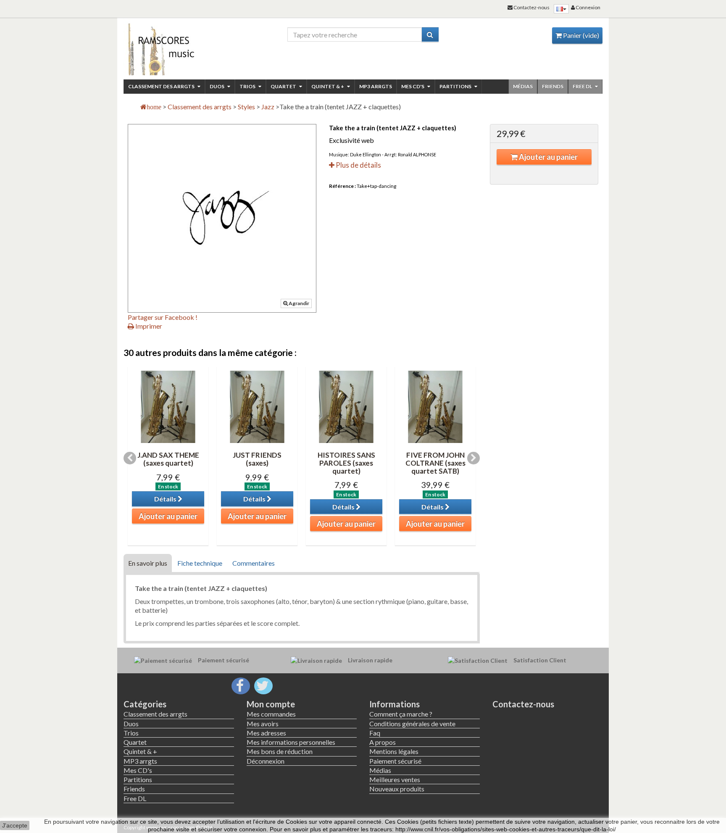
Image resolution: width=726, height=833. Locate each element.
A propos (382, 742)
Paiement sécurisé (395, 761)
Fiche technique (199, 563)
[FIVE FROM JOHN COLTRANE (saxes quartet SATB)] (435, 407)
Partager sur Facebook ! (162, 317)
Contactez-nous (523, 704)
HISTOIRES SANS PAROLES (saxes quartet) (346, 463)
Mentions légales (393, 751)
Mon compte (271, 704)
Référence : (342, 186)
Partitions (455, 86)
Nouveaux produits (396, 789)
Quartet (284, 86)
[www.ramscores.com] (179, 47)
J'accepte (14, 825)
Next (473, 458)
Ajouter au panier (548, 156)
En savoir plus (147, 563)
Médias (523, 86)
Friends (552, 86)
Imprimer (148, 326)
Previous (130, 458)
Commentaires (253, 563)
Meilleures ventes (394, 779)
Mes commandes (271, 714)
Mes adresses (266, 733)
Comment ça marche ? (400, 714)
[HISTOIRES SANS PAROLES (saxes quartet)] (346, 407)
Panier (580, 35)
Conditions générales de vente (412, 724)
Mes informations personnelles (291, 742)
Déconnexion (265, 761)
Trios (247, 86)
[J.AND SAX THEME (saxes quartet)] (168, 407)
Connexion (587, 7)
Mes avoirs (263, 724)
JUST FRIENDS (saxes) (257, 459)
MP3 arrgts (375, 86)
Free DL (583, 86)
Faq (374, 733)
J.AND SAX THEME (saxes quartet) (168, 459)
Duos (217, 86)
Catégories (145, 704)
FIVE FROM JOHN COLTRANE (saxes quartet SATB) (435, 463)
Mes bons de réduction (280, 751)
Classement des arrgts (161, 86)
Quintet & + (328, 86)
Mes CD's (413, 86)
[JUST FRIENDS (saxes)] (257, 407)
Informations (394, 704)
